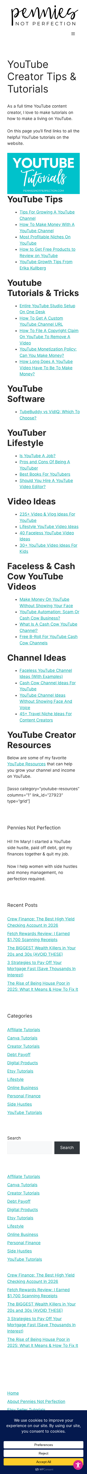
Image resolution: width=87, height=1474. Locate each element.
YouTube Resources (26, 763)
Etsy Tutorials (20, 1071)
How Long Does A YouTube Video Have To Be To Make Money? (46, 367)
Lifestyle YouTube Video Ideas (49, 526)
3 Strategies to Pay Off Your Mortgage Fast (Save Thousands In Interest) (41, 968)
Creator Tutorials (23, 1046)
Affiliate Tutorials (23, 1029)
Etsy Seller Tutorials (26, 1409)
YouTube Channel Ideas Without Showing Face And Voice (46, 701)
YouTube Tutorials (24, 1112)
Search (14, 1138)
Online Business (22, 1087)
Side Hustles (19, 1104)
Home (13, 1393)
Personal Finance (24, 1096)
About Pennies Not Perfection (36, 1401)
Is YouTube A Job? (38, 455)
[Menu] (73, 34)
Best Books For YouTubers (45, 474)
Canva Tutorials (22, 1038)
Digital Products (22, 1062)
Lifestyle (15, 1079)
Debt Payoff (18, 1054)
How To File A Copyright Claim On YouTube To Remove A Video (49, 336)
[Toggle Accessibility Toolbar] (78, 1465)
